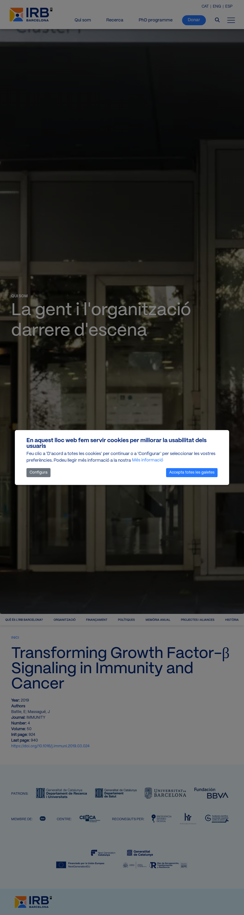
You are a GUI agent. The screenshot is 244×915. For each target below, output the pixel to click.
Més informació (147, 460)
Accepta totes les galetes (191, 472)
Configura (38, 472)
